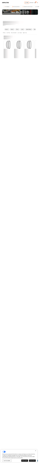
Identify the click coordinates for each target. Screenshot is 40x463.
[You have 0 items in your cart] (35, 5)
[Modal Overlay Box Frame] (20, 1)
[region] (19, 456)
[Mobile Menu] (37, 5)
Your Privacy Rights (7, 460)
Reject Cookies (24, 460)
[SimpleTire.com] (6, 5)
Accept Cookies (32, 460)
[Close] (35, 451)
